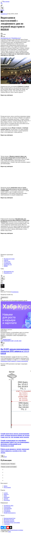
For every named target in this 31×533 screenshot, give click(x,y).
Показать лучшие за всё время (8, 466)
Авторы (6, 498)
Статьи (6, 493)
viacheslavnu (4, 13)
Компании (6, 497)
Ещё (5, 456)
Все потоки (6, 1)
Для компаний (8, 508)
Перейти (3, 337)
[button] (15, 104)
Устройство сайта (8, 505)
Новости (6, 494)
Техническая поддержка (16, 530)
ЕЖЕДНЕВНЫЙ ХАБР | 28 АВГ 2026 (11, 340)
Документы (7, 510)
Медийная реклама (9, 519)
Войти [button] (2, 10)
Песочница (7, 500)
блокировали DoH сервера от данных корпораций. (14, 361)
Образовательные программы (12, 522)
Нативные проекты (9, 521)
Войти (5, 486)
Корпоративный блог (9, 518)
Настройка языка (5, 530)
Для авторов (7, 507)
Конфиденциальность (10, 512)
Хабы (5, 495)
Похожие (13, 463)
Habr (9, 531)
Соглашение (7, 511)
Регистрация (7, 487)
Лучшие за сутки (5, 463)
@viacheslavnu (14, 291)
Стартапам (7, 524)
